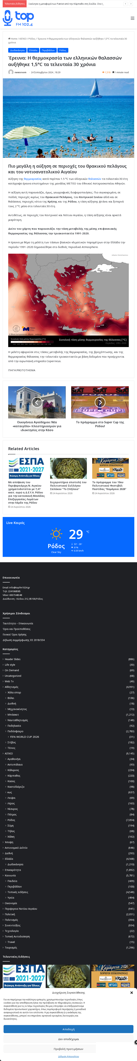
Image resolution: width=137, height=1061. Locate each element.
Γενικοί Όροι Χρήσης (15, 634)
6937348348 (15, 595)
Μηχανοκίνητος (17, 709)
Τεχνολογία (12, 931)
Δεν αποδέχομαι (68, 1039)
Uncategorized (13, 675)
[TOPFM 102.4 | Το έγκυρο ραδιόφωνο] (18, 18)
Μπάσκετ (13, 714)
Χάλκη (10, 836)
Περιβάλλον (48, 50)
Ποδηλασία (14, 725)
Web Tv (9, 681)
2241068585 (14, 591)
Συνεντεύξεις (13, 925)
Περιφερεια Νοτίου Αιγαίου (21, 908)
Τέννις (11, 748)
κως (9, 792)
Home (13, 38)
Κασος (11, 781)
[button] (131, 992)
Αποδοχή (69, 1029)
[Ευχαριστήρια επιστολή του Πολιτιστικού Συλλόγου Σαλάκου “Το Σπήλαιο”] (68, 468)
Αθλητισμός (11, 687)
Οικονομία (11, 903)
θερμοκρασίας (33, 179)
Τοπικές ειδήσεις (17, 892)
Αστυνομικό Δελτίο (16, 847)
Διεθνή (11, 703)
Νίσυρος (12, 809)
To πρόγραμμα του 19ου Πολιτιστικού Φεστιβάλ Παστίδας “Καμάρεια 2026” (109, 486)
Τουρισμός (11, 947)
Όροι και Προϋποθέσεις (17, 629)
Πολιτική (10, 914)
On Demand (12, 670)
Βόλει (10, 698)
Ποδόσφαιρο (15, 731)
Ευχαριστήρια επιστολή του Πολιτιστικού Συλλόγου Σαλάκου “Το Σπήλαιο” (68, 486)
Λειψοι (11, 797)
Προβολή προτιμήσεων (68, 1049)
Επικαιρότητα (13, 870)
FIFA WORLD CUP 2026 (24, 736)
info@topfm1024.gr (19, 587)
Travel (11, 942)
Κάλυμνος (13, 770)
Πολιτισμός (11, 919)
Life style (10, 664)
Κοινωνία (10, 875)
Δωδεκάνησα (17, 50)
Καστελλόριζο (15, 786)
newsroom (20, 72)
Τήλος (11, 831)
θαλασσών (95, 179)
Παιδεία (12, 881)
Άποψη (9, 842)
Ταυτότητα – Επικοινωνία (18, 623)
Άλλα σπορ (14, 692)
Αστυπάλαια (14, 764)
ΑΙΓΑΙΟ (23, 38)
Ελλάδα (33, 50)
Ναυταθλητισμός (17, 720)
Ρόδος (32, 38)
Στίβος (11, 742)
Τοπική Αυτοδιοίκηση (17, 936)
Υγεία (10, 897)
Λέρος (11, 803)
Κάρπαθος (13, 775)
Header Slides (13, 659)
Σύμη (10, 825)
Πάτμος (12, 814)
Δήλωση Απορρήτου (68, 1056)
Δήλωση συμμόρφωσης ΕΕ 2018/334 (24, 640)
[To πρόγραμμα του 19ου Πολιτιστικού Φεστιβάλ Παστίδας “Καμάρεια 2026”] (110, 468)
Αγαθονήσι (14, 759)
